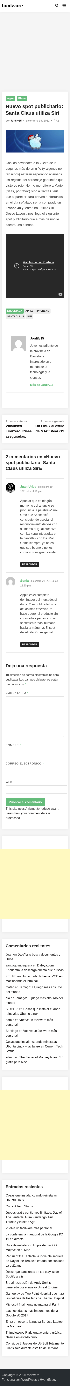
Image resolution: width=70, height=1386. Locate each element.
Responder (29, 564)
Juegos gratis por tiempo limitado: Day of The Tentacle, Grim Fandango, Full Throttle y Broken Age (34, 1217)
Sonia (24, 580)
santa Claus (15, 316)
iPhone (22, 98)
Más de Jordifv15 (41, 384)
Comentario (17, 692)
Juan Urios (28, 486)
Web (9, 781)
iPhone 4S (43, 310)
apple (29, 310)
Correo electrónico (25, 763)
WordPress (29, 1379)
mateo (10, 987)
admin (10, 1020)
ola (8, 998)
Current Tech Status (19, 1206)
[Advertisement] (35, 49)
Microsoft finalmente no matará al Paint (32, 1304)
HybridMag (47, 1379)
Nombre (13, 745)
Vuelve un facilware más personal (29, 1228)
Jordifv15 (16, 120)
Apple (10, 98)
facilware (12, 6)
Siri (29, 316)
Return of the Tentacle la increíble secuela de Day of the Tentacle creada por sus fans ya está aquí (35, 1261)
